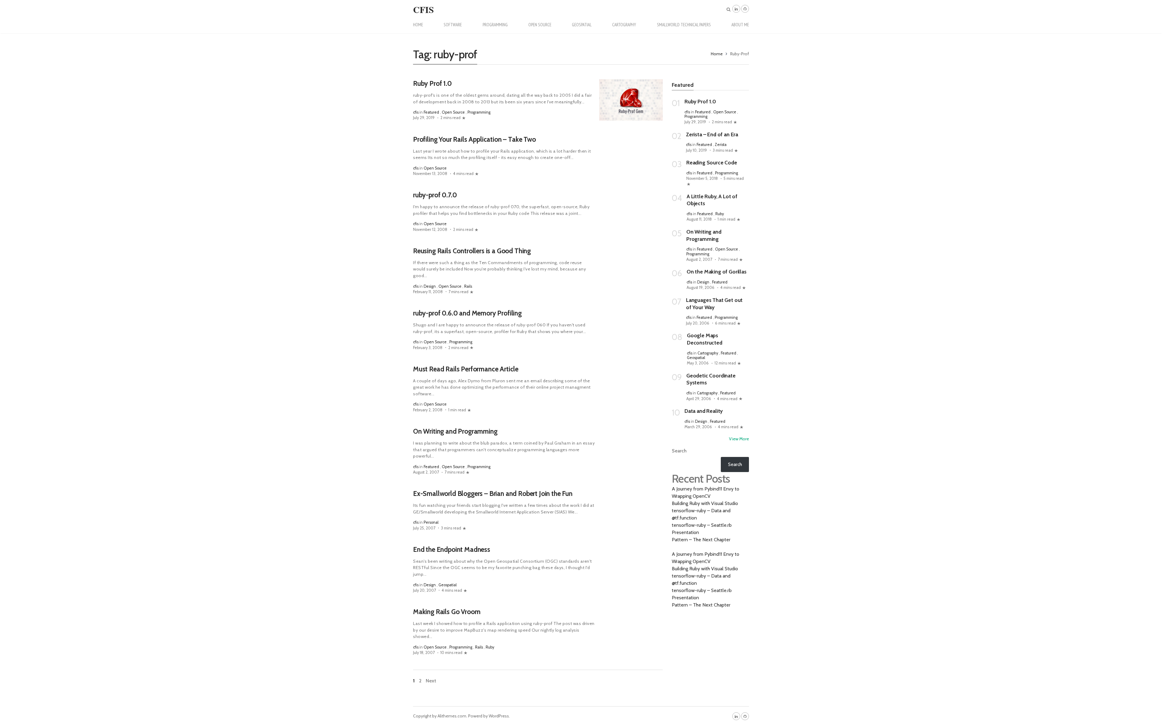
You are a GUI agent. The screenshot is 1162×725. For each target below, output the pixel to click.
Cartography (624, 24)
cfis (416, 112)
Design (430, 286)
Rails (468, 286)
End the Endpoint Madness (451, 549)
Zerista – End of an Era (712, 134)
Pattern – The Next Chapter (701, 539)
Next (431, 681)
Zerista (721, 144)
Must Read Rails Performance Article (465, 369)
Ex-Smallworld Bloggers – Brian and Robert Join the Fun (493, 493)
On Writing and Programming (455, 431)
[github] (745, 9)
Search (679, 451)
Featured (431, 112)
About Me (740, 24)
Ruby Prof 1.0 (432, 83)
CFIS (423, 9)
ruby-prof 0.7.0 (435, 195)
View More (739, 439)
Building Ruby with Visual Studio (705, 503)
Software (453, 24)
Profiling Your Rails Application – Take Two (474, 139)
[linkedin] (736, 9)
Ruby (490, 647)
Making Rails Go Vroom (446, 611)
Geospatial (582, 24)
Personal (431, 522)
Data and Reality (703, 411)
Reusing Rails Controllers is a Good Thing (472, 251)
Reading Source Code (711, 162)
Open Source (539, 24)
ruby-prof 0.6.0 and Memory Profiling (467, 313)
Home (418, 24)
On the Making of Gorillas (717, 271)
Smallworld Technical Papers (684, 24)
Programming (495, 24)
